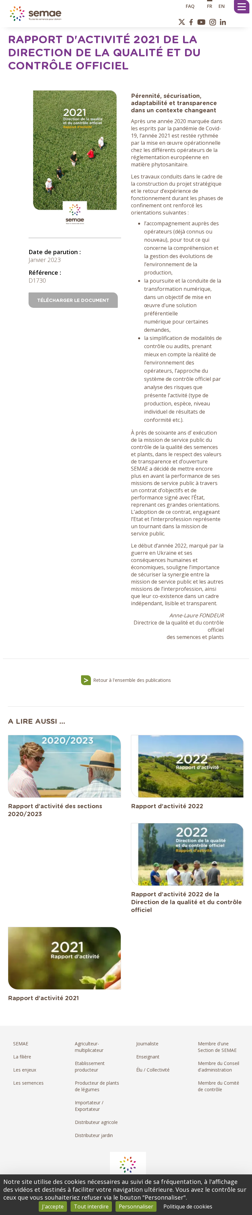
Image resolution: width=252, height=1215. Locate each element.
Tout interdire (91, 1206)
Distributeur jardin (94, 1135)
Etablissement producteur (90, 1066)
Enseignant (147, 1057)
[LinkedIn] (223, 22)
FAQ (190, 6)
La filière (22, 1057)
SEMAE (20, 1043)
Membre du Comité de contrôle (218, 1086)
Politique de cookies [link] (187, 1206)
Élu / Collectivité (153, 1070)
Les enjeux (24, 1070)
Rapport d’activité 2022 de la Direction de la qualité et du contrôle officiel (186, 902)
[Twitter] (182, 22)
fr (209, 6)
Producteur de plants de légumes (97, 1086)
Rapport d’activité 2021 (43, 998)
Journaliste (147, 1043)
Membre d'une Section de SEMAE (217, 1046)
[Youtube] (201, 22)
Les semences (28, 1083)
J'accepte (53, 1206)
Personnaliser (136, 1206)
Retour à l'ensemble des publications (132, 680)
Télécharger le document (73, 300)
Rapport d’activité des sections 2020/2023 (55, 810)
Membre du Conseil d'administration (218, 1066)
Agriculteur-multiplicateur (89, 1046)
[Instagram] (213, 22)
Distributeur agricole (96, 1122)
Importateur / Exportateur (89, 1105)
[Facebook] (191, 22)
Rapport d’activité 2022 (167, 807)
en (222, 6)
